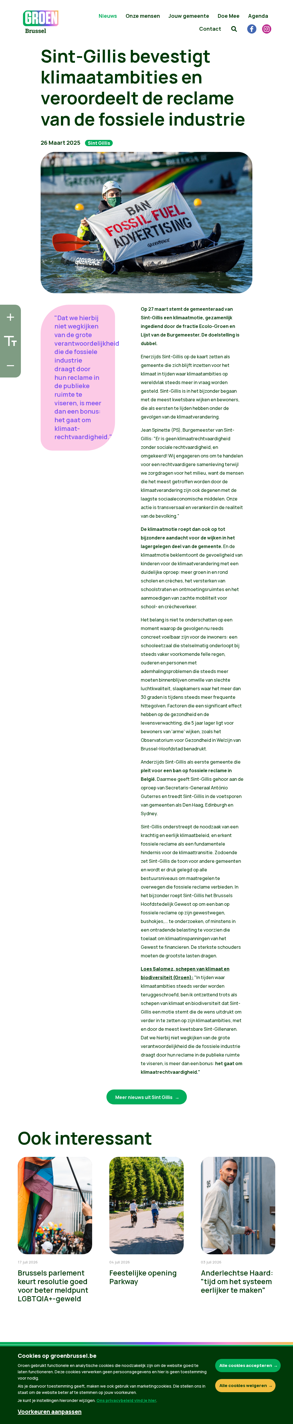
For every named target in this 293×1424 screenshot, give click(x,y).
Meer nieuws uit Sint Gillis (144, 1097)
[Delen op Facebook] (9, 339)
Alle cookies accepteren (245, 1365)
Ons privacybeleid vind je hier (126, 1400)
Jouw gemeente (189, 15)
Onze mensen (143, 15)
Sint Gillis (99, 143)
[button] (234, 28)
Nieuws (108, 15)
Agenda (258, 15)
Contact (210, 28)
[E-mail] (9, 371)
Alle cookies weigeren (243, 1385)
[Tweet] (9, 355)
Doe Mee (228, 15)
